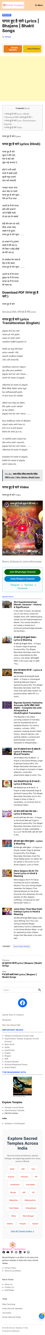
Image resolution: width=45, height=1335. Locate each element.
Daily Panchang (8, 1304)
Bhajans (6, 15)
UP (33, 1192)
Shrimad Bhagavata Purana (15, 1064)
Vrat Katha (6, 1313)
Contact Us (9, 1287)
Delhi (12, 1169)
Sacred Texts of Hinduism (13, 1015)
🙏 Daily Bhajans (32, 48)
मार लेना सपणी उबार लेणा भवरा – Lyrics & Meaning (26, 812)
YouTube (28, 585)
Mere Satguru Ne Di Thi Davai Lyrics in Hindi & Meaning (26, 873)
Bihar (14, 1216)
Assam (35, 1224)
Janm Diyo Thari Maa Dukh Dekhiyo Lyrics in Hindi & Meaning (28, 911)
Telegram (15, 585)
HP (36, 1177)
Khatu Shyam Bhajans (22, 946)
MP (24, 1192)
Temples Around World (14, 1107)
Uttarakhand (31, 1208)
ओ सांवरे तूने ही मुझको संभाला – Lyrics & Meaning (25, 638)
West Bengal (28, 1216)
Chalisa (7, 1053)
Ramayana (6, 1020)
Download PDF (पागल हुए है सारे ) (18, 117)
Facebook (23, 588)
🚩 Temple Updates (13, 48)
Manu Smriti (9, 1044)
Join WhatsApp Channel (23, 572)
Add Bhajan (9, 1290)
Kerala (13, 1192)
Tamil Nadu (14, 1208)
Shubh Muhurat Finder (11, 1317)
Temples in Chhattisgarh (14, 1123)
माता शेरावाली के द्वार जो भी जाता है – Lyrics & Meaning (27, 782)
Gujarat (11, 1177)
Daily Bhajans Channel (22, 578)
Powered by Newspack (11, 1331)
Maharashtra (30, 1200)
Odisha (10, 1224)
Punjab (23, 1224)
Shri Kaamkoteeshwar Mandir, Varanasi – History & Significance (28, 604)
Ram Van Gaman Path (11, 1025)
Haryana (24, 1177)
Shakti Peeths (10, 1067)
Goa (33, 1169)
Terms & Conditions (12, 1271)
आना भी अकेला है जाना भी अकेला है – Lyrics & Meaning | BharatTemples (28, 751)
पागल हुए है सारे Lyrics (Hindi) (16, 113)
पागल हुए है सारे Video (13, 127)
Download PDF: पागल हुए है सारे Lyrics (19, 311)
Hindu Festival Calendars (12, 1308)
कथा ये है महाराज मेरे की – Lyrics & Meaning (28, 671)
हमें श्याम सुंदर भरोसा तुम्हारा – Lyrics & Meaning (28, 842)
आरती (6, 1059)
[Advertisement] (22, 78)
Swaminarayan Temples (14, 1110)
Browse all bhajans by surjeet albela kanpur (22, 561)
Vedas (7, 1047)
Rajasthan (13, 1200)
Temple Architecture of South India (19, 1036)
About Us (8, 1284)
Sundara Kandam (11, 1062)
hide (27, 108)
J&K (23, 1169)
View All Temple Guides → (22, 1231)
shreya (8, 37)
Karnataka (30, 1184)
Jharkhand (14, 1184)
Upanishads (9, 1050)
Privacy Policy (10, 1268)
